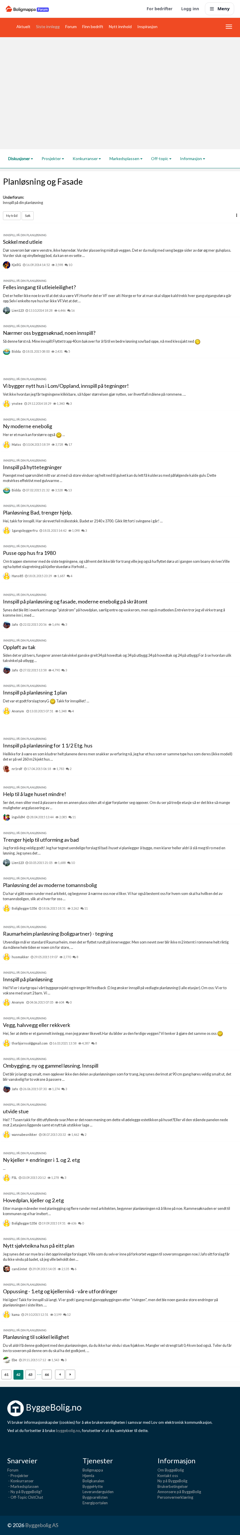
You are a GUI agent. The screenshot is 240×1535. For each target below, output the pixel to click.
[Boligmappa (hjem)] (27, 9)
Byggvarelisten (95, 1497)
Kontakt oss (167, 1475)
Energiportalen (95, 1502)
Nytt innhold (120, 26)
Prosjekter (52, 158)
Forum (71, 26)
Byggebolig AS (41, 1525)
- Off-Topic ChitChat (25, 1497)
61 (6, 1374)
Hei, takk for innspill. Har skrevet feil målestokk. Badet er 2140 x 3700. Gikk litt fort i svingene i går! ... (83, 521)
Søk (27, 215)
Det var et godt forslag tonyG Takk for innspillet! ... (46, 701)
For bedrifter (159, 8)
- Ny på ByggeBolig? (24, 1491)
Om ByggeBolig (170, 1470)
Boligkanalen (93, 1481)
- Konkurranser (20, 1481)
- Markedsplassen (23, 1486)
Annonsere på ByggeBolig (179, 1491)
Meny (223, 8)
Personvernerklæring (175, 1497)
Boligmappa (93, 1470)
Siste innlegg (48, 26)
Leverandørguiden (98, 1491)
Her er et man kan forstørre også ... (34, 435)
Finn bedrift (92, 26)
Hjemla (88, 1475)
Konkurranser (86, 158)
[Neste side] (70, 1374)
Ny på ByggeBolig (172, 1481)
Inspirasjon (147, 26)
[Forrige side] (59, 1374)
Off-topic (160, 158)
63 (30, 1374)
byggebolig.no (68, 1430)
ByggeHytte (93, 1486)
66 (47, 1374)
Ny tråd (12, 215)
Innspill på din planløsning (23, 202)
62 (18, 1374)
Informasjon (191, 158)
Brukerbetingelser (172, 1486)
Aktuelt (23, 26)
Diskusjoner (19, 158)
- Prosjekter (17, 1475)
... (4, 1168)
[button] (236, 215)
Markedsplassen (124, 158)
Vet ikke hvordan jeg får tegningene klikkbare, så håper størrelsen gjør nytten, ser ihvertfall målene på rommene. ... (94, 394)
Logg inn (190, 8)
